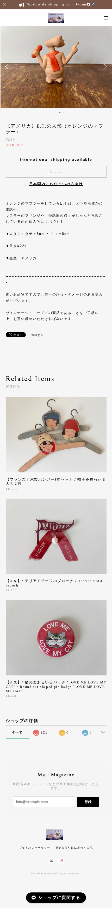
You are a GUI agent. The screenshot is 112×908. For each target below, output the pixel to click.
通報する (37, 335)
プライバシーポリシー (34, 847)
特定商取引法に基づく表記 (74, 847)
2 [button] (53, 112)
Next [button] (104, 66)
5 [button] (63, 112)
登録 (88, 802)
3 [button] (56, 112)
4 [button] (59, 112)
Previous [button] (7, 66)
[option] (56, 66)
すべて (17, 732)
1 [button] (49, 112)
